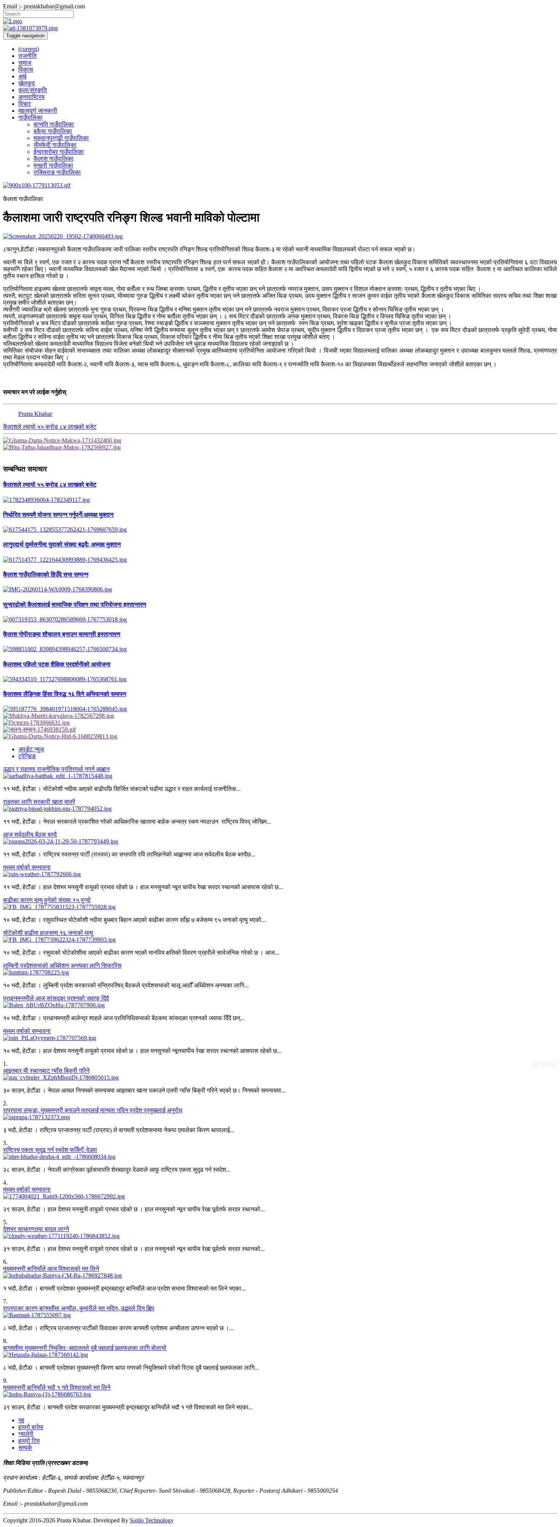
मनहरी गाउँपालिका (53, 165)
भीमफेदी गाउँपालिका (55, 145)
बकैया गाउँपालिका (53, 131)
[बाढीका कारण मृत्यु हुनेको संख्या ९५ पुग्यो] (280, 907)
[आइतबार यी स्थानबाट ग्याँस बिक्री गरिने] (280, 1077)
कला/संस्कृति (32, 90)
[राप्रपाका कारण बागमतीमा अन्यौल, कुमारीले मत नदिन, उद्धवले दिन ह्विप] (280, 1315)
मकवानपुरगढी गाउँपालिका (61, 138)
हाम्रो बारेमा (30, 1427)
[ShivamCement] (280, 185)
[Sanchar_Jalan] (280, 729)
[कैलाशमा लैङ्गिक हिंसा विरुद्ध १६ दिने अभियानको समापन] (280, 709)
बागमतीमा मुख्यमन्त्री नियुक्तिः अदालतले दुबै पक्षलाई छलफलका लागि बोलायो (84, 1348)
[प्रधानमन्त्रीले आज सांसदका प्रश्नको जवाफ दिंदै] (280, 1005)
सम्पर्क (25, 1447)
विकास (25, 69)
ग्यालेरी (26, 1434)
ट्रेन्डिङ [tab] (27, 756)
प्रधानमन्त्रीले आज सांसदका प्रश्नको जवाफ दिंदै (56, 998)
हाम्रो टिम (29, 1441)
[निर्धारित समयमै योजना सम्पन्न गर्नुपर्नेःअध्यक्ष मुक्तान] (280, 529)
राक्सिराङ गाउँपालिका (57, 172)
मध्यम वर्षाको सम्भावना (27, 867)
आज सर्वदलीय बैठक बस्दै (30, 834)
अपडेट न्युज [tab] (31, 749)
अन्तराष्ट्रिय (31, 97)
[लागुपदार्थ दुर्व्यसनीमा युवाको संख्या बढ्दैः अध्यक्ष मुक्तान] (280, 559)
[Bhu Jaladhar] (280, 447)
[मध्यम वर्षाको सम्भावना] (280, 874)
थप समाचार (544, 1064)
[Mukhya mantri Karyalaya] (280, 715)
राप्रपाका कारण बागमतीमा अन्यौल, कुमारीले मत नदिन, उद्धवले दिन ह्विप (78, 1308)
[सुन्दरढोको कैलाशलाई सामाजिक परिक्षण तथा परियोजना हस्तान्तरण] (280, 619)
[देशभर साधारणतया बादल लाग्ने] (280, 1236)
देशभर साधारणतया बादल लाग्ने (36, 1229)
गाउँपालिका (30, 117)
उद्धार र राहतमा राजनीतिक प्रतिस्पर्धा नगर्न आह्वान (56, 769)
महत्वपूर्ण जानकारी (37, 110)
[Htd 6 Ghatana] (280, 736)
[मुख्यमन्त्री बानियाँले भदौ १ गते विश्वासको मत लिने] (280, 1394)
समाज (24, 62)
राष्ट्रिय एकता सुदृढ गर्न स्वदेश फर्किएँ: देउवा (50, 1150)
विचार (24, 104)
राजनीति (27, 56)
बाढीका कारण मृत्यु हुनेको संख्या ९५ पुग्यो (47, 900)
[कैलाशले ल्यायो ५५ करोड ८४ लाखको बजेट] (280, 500)
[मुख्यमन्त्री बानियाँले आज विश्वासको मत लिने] (280, 1275)
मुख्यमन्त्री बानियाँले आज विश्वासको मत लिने (51, 1268)
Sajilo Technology (152, 1520)
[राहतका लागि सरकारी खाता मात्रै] (280, 808)
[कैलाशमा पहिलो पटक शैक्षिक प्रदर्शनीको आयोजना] (280, 679)
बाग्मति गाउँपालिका (54, 124)
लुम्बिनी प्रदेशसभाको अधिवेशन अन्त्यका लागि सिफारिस (62, 965)
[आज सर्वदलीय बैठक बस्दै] (280, 841)
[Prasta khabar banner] (280, 28)
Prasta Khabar (35, 414)
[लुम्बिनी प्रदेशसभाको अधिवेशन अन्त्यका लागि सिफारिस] (280, 972)
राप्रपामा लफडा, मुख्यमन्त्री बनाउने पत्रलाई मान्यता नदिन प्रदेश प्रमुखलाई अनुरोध (92, 1110)
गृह (21, 1420)
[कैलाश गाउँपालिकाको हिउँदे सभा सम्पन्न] (280, 589)
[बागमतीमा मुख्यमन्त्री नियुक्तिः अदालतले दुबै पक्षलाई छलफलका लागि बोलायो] (280, 1354)
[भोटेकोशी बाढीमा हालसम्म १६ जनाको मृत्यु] (280, 939)
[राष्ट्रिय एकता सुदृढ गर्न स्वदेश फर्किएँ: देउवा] (280, 1156)
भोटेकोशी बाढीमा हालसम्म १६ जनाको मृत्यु (48, 933)
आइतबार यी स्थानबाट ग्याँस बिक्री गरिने (46, 1070)
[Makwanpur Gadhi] (280, 440)
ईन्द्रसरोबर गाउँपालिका (59, 152)
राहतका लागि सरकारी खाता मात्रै (39, 802)
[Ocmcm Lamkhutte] (280, 722)
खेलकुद (26, 83)
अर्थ (22, 76)
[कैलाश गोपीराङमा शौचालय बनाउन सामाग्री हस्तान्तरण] (280, 649)
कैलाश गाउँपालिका (54, 158)
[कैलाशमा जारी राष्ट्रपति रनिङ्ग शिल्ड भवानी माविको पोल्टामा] (280, 236)
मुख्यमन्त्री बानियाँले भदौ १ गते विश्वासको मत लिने (56, 1387)
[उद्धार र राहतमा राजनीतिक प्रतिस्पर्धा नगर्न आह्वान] (280, 776)
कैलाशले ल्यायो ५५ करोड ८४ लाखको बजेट (49, 426)
